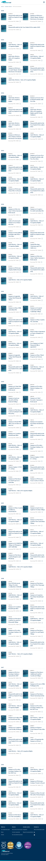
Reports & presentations (28, 832)
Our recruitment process (17, 834)
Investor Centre (8, 6)
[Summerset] (6, 2)
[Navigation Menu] (43, 2)
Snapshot (25, 829)
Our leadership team (5, 829)
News (2, 832)
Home (2, 6)
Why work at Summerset (17, 829)
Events (2, 834)
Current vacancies (16, 832)
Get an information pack (39, 829)
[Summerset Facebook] (34, 835)
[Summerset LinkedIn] (34, 832)
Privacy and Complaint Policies (7, 853)
